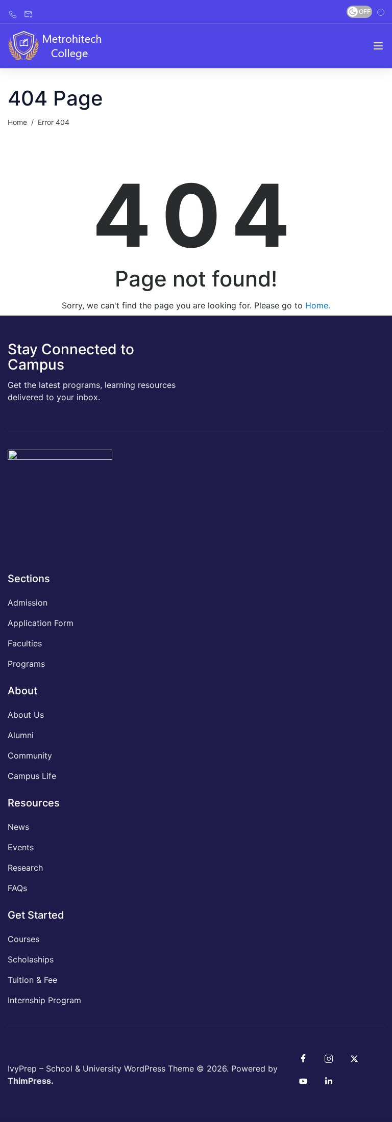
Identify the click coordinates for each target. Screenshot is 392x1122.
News (18, 827)
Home (17, 122)
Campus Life (32, 776)
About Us (26, 715)
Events (21, 847)
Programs (26, 664)
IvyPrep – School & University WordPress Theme (101, 1068)
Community (30, 755)
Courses (23, 939)
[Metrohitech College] (60, 45)
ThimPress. (31, 1081)
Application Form (41, 623)
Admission (27, 602)
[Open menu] (378, 46)
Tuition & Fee (32, 980)
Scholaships (31, 959)
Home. (317, 305)
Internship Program (44, 1000)
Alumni (21, 735)
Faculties (25, 643)
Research (25, 868)
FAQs (17, 888)
